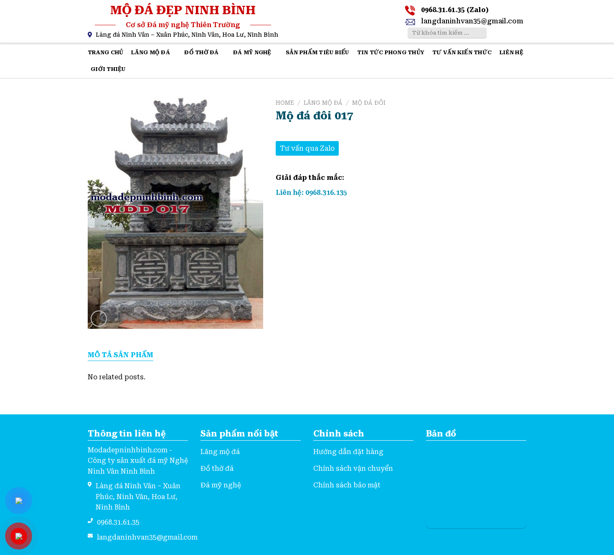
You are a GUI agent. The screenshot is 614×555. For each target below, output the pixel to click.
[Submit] (479, 33)
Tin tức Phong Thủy (391, 52)
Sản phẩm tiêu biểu (317, 52)
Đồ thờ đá (201, 52)
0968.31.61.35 (118, 522)
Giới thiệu (108, 69)
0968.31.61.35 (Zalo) (455, 10)
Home (285, 102)
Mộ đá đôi (369, 102)
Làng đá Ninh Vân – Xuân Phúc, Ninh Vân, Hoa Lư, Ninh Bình (187, 34)
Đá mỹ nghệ (252, 52)
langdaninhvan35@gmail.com (472, 21)
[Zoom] (99, 318)
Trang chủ (105, 52)
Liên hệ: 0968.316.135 (311, 193)
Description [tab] (120, 355)
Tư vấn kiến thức (462, 52)
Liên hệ (511, 52)
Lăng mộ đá (150, 52)
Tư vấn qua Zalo (307, 148)
